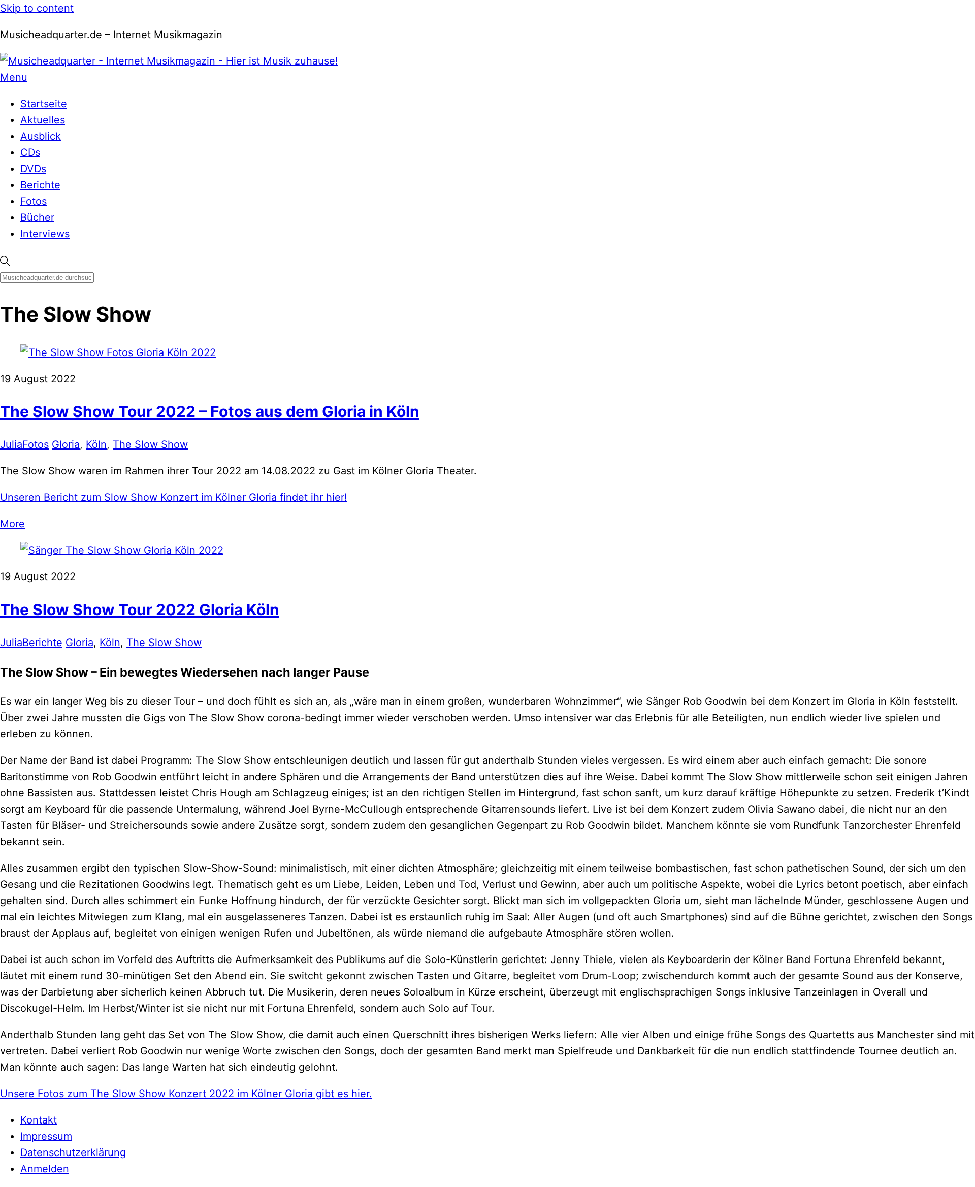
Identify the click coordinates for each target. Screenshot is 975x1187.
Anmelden (44, 1169)
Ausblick (40, 136)
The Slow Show (150, 444)
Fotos (33, 201)
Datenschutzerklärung (73, 1152)
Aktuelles (42, 120)
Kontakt (38, 1120)
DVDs (33, 169)
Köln (96, 444)
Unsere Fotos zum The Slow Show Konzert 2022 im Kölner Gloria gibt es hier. (186, 1093)
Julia (11, 444)
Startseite (43, 104)
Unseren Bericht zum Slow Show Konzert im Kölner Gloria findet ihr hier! (173, 497)
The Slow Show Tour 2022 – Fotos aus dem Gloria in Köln (209, 411)
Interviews (45, 234)
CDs (30, 152)
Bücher (37, 217)
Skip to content (37, 8)
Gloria (66, 444)
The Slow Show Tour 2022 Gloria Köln (139, 609)
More (12, 524)
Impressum (46, 1136)
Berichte (40, 185)
